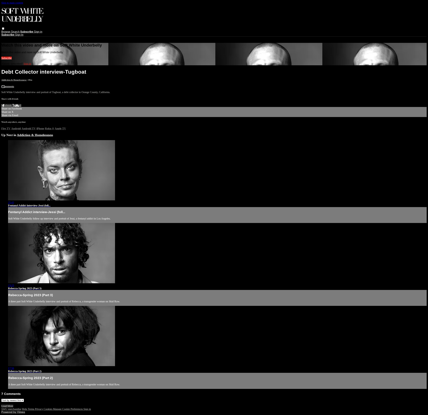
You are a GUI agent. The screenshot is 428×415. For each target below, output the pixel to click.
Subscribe (6, 58)
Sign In (19, 34)
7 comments (7, 86)
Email (18, 105)
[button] (3, 28)
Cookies (48, 409)
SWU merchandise (11, 409)
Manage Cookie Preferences (68, 409)
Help (25, 409)
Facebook (6, 105)
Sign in (38, 31)
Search (15, 31)
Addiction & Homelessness (14, 80)
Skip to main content (12, 2)
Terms (31, 409)
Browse (6, 31)
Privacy (39, 409)
